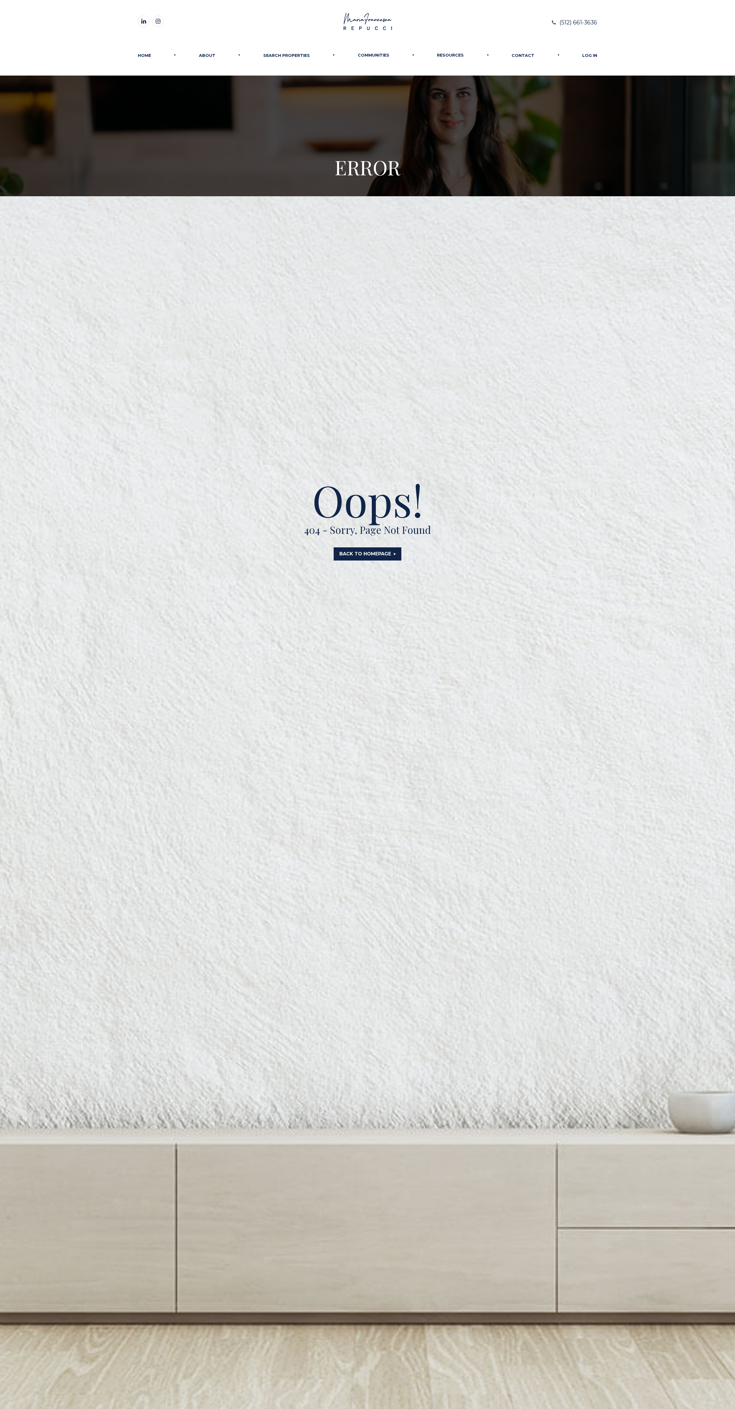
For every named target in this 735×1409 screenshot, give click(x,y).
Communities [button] (373, 55)
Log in (589, 55)
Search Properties (286, 55)
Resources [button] (450, 55)
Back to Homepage (365, 554)
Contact (523, 55)
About (207, 55)
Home (144, 55)
